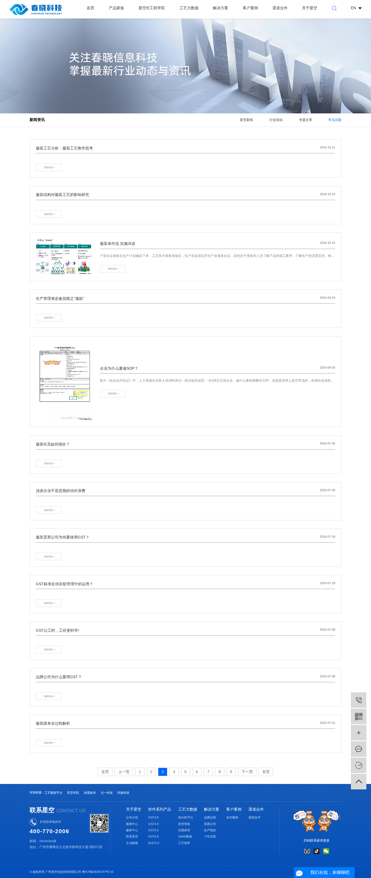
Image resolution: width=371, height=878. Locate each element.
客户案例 (250, 8)
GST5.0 (153, 830)
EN (353, 8)
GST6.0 (153, 836)
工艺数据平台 (53, 792)
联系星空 (132, 836)
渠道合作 (280, 8)
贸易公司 (210, 824)
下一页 (247, 772)
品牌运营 (210, 817)
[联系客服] (358, 765)
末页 (266, 772)
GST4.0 (153, 824)
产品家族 (116, 8)
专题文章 (305, 120)
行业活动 (275, 120)
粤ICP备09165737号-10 (97, 871)
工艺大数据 (189, 8)
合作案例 (232, 817)
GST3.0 (153, 817)
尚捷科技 (123, 792)
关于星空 (309, 8)
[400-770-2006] (358, 700)
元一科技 (107, 792)
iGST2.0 (153, 843)
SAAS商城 (185, 836)
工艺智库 (184, 843)
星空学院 (73, 792)
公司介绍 (132, 817)
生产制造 (210, 830)
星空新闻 (246, 120)
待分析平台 (185, 817)
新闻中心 (132, 824)
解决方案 (220, 8)
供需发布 (90, 792)
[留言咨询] (358, 749)
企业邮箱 (132, 843)
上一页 (124, 772)
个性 (207, 836)
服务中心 (132, 830)
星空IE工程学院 (152, 8)
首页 (90, 8)
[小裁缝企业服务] (358, 732)
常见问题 (334, 120)
